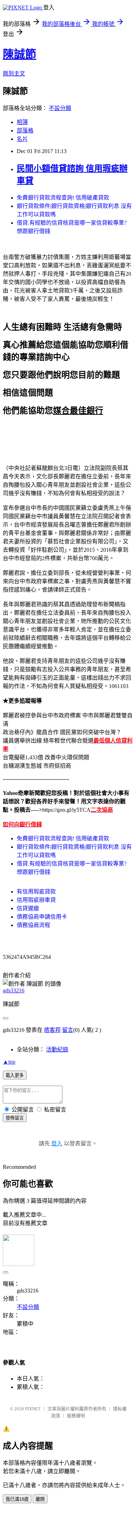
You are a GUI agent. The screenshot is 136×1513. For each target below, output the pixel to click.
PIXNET (33, 1408)
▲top (9, 1062)
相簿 (22, 122)
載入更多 (15, 1075)
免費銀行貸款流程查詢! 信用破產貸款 (63, 198)
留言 (67, 1030)
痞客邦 (52, 1030)
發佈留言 (15, 1118)
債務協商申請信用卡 (42, 917)
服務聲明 (76, 1415)
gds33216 (13, 990)
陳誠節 (19, 54)
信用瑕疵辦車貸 (36, 900)
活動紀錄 (57, 1049)
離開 (40, 1499)
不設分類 (60, 108)
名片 (22, 139)
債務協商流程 (33, 925)
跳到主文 (14, 74)
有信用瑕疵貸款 (36, 892)
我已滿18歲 (17, 1499)
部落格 (25, 130)
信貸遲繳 (28, 908)
